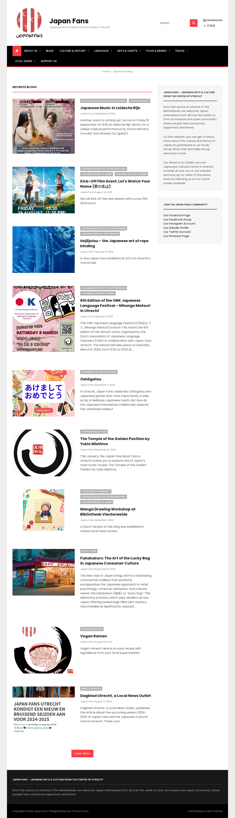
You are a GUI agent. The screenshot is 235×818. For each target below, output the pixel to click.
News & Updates (91, 688)
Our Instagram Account (179, 223)
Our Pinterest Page (176, 236)
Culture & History (73, 51)
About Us (30, 51)
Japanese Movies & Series (131, 174)
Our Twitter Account (177, 232)
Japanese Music (139, 100)
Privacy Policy (80, 811)
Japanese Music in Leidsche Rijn (110, 107)
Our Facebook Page (176, 215)
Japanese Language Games (98, 293)
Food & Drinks (156, 51)
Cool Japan (23, 61)
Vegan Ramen (93, 636)
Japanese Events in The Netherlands (104, 100)
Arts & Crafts (127, 51)
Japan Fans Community (96, 491)
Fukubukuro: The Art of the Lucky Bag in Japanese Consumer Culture (115, 561)
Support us (49, 61)
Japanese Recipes (92, 628)
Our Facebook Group (177, 219)
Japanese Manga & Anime (97, 174)
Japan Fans (69, 21)
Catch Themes (214, 811)
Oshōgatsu (90, 379)
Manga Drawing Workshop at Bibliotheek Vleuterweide (107, 512)
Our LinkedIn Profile (176, 228)
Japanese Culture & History (99, 371)
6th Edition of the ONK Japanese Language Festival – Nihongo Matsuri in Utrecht (115, 305)
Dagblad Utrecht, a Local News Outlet (115, 695)
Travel (180, 51)
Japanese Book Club (94, 431)
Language (101, 51)
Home (106, 71)
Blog (49, 51)
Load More (82, 753)
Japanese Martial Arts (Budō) (100, 233)
